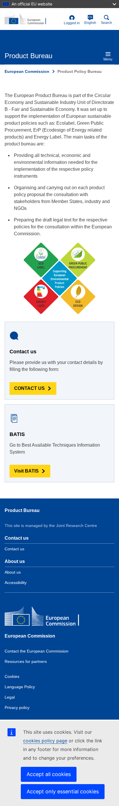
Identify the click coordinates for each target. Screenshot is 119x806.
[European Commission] (46, 617)
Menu (107, 59)
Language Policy (20, 686)
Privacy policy (17, 707)
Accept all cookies (49, 774)
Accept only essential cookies (63, 791)
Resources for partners (26, 661)
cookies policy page (45, 741)
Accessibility (16, 582)
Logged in (72, 23)
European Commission (27, 71)
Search (106, 23)
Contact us (14, 549)
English (90, 20)
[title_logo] (33, 19)
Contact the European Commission (36, 651)
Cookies (12, 676)
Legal (10, 697)
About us (13, 572)
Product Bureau (22, 510)
